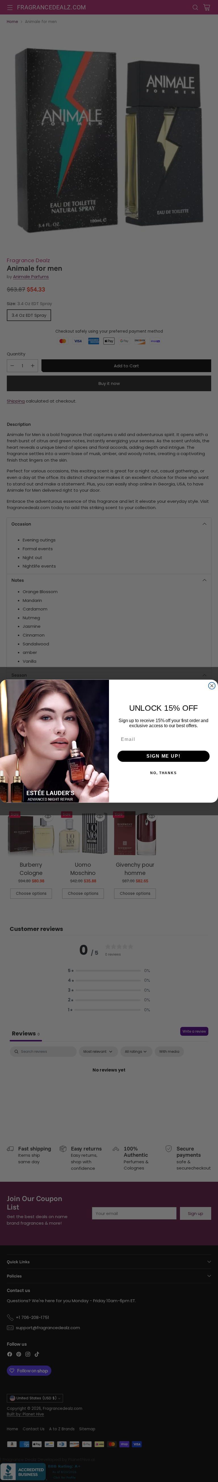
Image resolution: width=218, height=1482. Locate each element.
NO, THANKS (163, 773)
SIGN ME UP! (163, 756)
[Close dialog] (212, 685)
